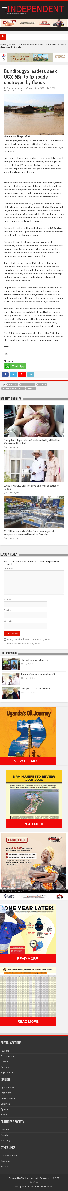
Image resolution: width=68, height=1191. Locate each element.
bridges (13, 385)
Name (7, 599)
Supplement (7, 1072)
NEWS (12, 44)
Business (5, 1161)
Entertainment (7, 1056)
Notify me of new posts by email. (23, 643)
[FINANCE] (28, 996)
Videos (4, 1061)
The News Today (9, 1155)
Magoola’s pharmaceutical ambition (39, 674)
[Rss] (30, 1182)
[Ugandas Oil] (28, 735)
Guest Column (8, 1098)
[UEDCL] (28, 933)
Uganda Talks (7, 1087)
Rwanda (5, 1067)
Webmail (5, 1166)
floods (42, 385)
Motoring (5, 1140)
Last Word (6, 1093)
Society (4, 1135)
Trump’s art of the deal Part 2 (35, 688)
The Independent (15, 88)
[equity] (34, 866)
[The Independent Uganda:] (34, 9)
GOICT (56, 1178)
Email (7, 610)
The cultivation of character (34, 660)
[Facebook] (34, 1182)
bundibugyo (27, 385)
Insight (4, 1114)
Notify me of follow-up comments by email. (29, 639)
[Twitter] (37, 1182)
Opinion (5, 1109)
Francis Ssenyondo (13, 388)
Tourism (5, 1050)
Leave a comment (15, 90)
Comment (9, 568)
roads (31, 388)
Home (3, 44)
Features (5, 1129)
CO (8, 37)
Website (8, 621)
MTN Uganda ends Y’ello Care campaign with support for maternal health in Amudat (29, 533)
